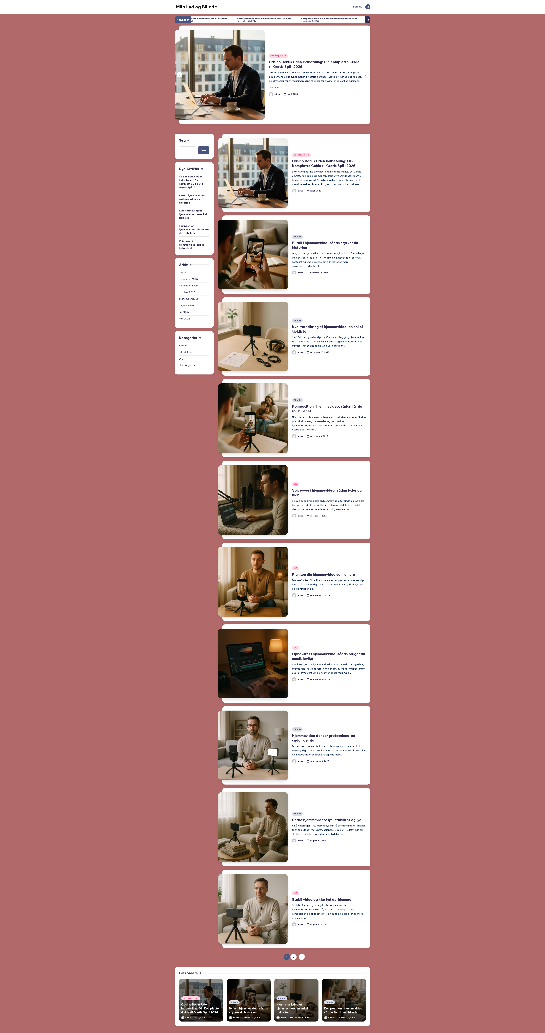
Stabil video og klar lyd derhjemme (321, 899)
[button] (275, 85)
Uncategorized (301, 155)
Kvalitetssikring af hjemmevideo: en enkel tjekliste (193, 214)
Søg (182, 140)
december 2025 (188, 279)
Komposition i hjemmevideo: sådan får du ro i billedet (236, 18)
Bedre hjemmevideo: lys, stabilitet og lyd (326, 820)
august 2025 (186, 305)
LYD (295, 484)
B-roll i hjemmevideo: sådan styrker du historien (310, 64)
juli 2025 (184, 312)
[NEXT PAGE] (302, 957)
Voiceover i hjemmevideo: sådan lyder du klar (299, 18)
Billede (274, 58)
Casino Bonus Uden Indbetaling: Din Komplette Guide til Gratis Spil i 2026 (191, 182)
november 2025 (188, 285)
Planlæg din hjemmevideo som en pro (354, 18)
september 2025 (189, 298)
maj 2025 (184, 318)
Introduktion (186, 352)
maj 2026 (184, 272)
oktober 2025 (187, 292)
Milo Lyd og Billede (196, 6)
